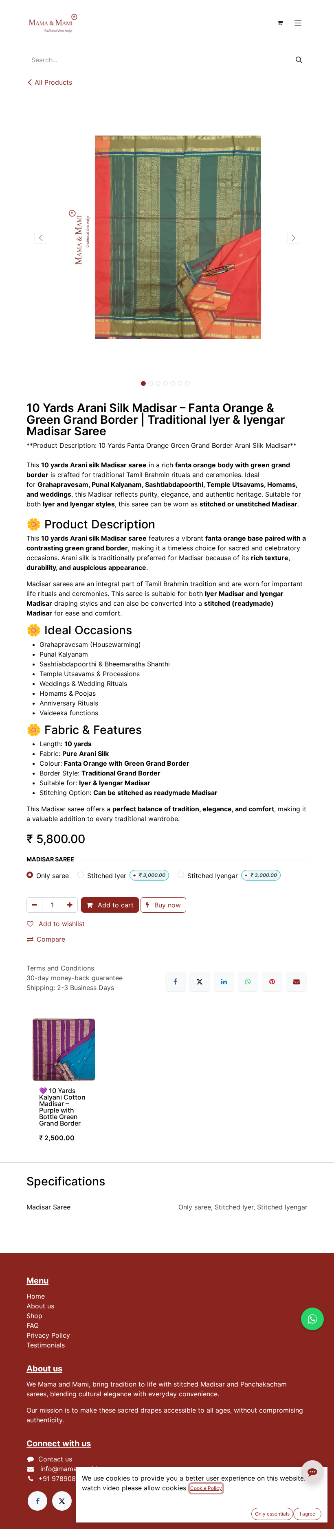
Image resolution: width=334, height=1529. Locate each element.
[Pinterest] (272, 981)
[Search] (299, 60)
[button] (40, 237)
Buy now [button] (166, 905)
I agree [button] (307, 1514)
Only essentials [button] (272, 1514)
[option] (167, 1084)
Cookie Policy (206, 1488)
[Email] (296, 981)
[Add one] (70, 905)
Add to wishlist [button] (61, 924)
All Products (53, 82)
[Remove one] (34, 905)
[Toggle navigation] (297, 23)
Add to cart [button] (115, 905)
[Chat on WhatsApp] (312, 1319)
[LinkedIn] (224, 981)
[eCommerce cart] (279, 22)
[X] (199, 981)
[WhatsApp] (248, 981)
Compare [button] (51, 939)
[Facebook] (175, 981)
